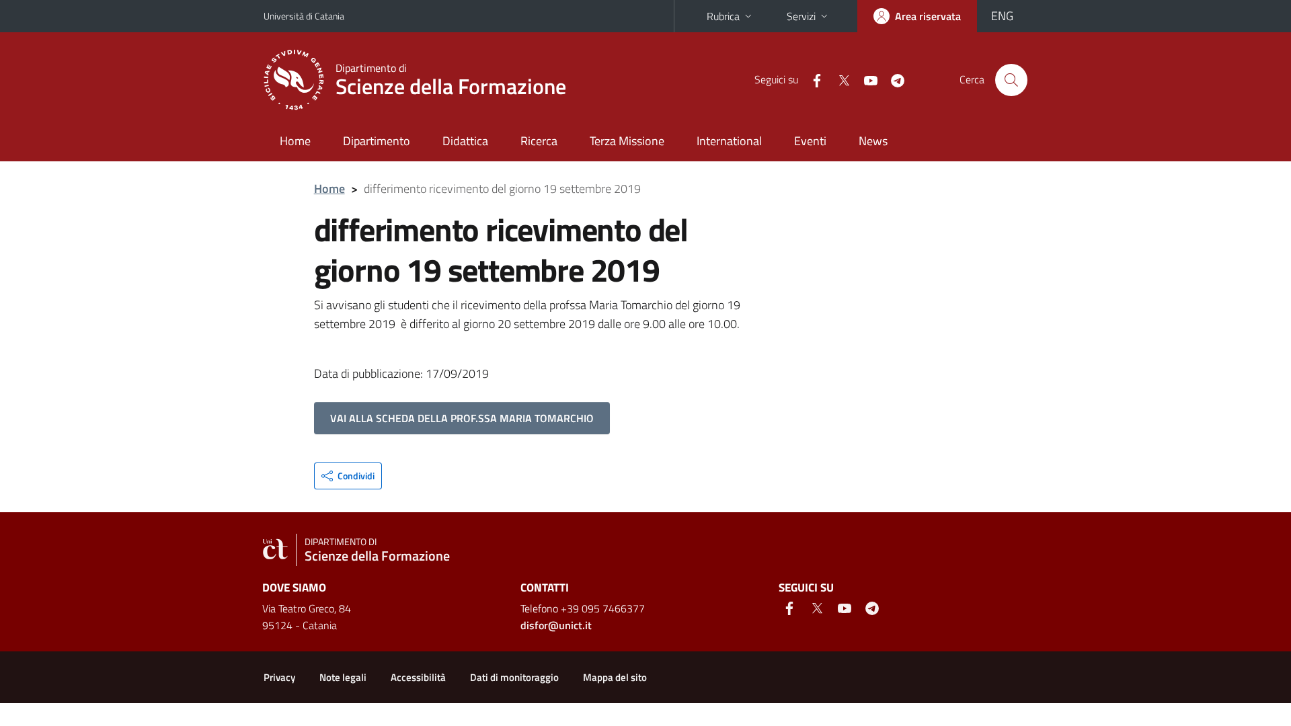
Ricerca (538, 141)
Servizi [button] (801, 16)
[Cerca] (1011, 80)
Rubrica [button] (723, 16)
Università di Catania (304, 16)
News (873, 141)
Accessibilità (418, 677)
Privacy (279, 677)
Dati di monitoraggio (514, 677)
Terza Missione (627, 141)
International (729, 141)
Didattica (465, 141)
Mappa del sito (615, 677)
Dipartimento (376, 141)
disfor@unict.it (556, 625)
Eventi (810, 141)
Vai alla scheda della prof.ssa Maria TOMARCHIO (462, 418)
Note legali (342, 677)
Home (295, 141)
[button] (348, 475)
